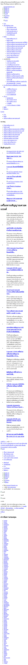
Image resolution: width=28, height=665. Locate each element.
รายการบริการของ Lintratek (11, 457)
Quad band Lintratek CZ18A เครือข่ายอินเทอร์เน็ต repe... (15, 291)
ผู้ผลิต (5, 107)
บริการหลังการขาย (12, 101)
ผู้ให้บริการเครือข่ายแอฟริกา (14, 68)
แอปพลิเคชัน (7, 464)
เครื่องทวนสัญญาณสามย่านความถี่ (16, 46)
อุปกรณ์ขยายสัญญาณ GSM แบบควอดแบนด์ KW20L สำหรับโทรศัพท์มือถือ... (15, 330)
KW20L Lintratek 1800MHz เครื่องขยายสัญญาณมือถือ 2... (15, 386)
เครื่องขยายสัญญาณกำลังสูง (14, 51)
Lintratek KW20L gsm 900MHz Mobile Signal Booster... (14, 420)
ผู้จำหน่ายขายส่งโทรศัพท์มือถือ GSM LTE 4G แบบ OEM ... (15, 436)
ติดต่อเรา (6, 109)
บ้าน (5, 23)
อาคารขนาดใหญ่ (11, 62)
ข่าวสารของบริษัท (11, 90)
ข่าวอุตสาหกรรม (11, 92)
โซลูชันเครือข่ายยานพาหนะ (14, 66)
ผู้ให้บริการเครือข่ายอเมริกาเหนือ (15, 76)
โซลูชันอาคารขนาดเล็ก (13, 61)
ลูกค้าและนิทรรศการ (12, 31)
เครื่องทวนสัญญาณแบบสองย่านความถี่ (17, 44)
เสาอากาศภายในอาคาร (13, 55)
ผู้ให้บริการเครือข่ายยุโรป (13, 74)
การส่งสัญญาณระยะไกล (13, 64)
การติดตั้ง (9, 103)
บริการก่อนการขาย (12, 99)
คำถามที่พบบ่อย (11, 34)
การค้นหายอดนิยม (19, 508)
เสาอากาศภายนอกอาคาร (13, 53)
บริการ (5, 96)
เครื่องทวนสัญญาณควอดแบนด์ (15, 48)
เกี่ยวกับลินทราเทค (8, 25)
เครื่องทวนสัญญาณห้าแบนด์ (14, 49)
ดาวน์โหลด (6, 468)
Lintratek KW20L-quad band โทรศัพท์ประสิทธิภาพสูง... (15, 270)
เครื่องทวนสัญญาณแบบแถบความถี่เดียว (17, 42)
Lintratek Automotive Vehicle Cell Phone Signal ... (15, 406)
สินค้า (5, 36)
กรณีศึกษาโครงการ (12, 89)
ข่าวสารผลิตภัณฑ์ (11, 94)
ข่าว (5, 466)
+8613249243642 (11, 487)
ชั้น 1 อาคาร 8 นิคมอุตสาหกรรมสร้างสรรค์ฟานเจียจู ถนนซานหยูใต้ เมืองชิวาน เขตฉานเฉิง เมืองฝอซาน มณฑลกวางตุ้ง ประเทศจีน (14, 445)
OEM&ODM (10, 98)
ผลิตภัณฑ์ (6, 462)
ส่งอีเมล (3, 511)
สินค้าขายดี (10, 40)
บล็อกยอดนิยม (9, 508)
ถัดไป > (4, 441)
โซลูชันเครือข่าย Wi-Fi (12, 57)
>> (6, 441)
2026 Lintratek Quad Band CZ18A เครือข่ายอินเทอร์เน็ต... (15, 250)
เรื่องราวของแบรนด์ (12, 29)
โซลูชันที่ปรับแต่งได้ (12, 33)
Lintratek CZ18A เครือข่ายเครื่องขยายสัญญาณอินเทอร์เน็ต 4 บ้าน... (15, 354)
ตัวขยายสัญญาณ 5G (12, 38)
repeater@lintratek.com (9, 6)
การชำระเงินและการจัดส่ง (13, 105)
